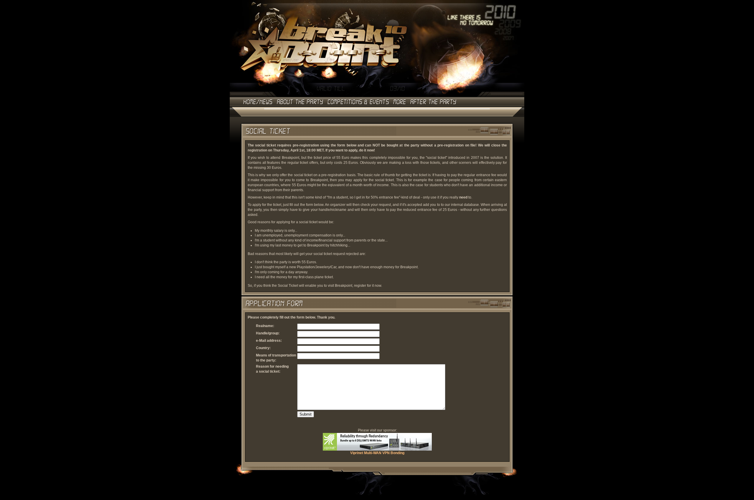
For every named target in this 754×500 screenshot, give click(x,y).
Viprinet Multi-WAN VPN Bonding (377, 453)
